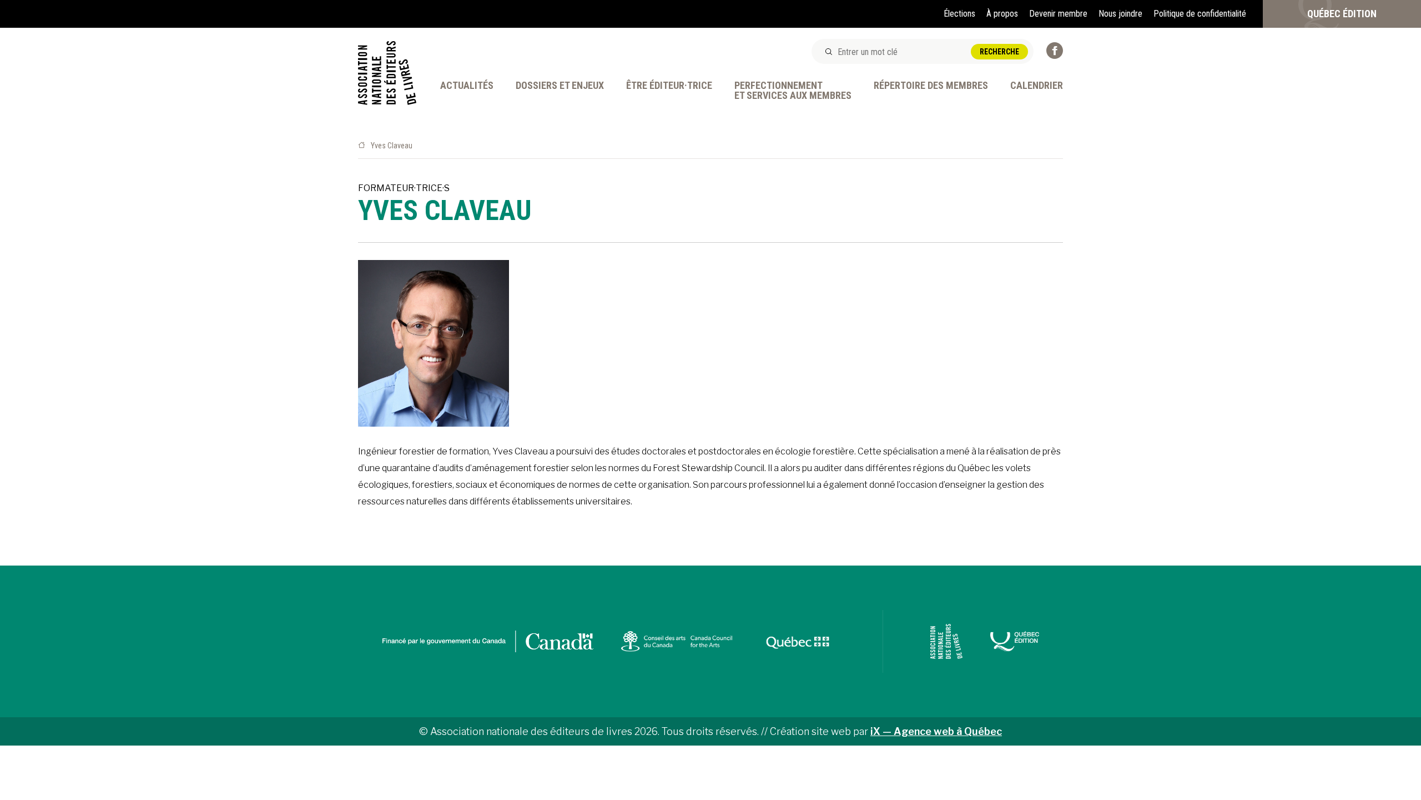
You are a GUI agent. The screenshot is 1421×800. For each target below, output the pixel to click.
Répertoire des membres (931, 86)
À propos (1002, 13)
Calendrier (1036, 86)
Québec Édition (1342, 13)
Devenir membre (1058, 13)
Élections (959, 13)
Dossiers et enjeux (560, 86)
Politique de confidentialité (1199, 13)
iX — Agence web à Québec (936, 731)
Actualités (466, 86)
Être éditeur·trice (669, 86)
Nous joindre (1120, 13)
